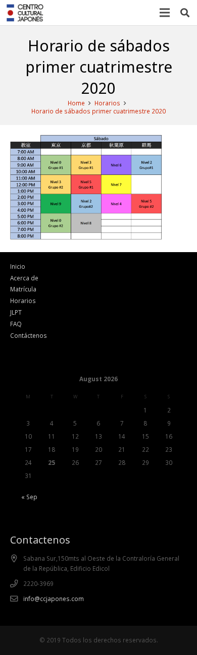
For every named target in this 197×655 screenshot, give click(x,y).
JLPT (16, 312)
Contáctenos (28, 335)
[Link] (25, 13)
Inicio (17, 266)
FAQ (16, 324)
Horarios (23, 300)
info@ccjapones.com (53, 598)
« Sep (29, 497)
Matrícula (23, 289)
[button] (185, 12)
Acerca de (24, 278)
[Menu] (165, 12)
